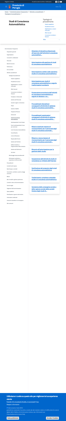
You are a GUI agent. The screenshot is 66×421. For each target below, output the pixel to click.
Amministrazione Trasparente (19, 12)
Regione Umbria (9, 2)
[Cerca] (60, 7)
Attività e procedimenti (36, 12)
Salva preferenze (12, 418)
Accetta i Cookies (52, 418)
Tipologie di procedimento (12, 14)
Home (6, 12)
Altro (44, 39)
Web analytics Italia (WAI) (15, 408)
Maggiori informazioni (13, 404)
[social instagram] (59, 2)
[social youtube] (61, 2)
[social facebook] (56, 2)
